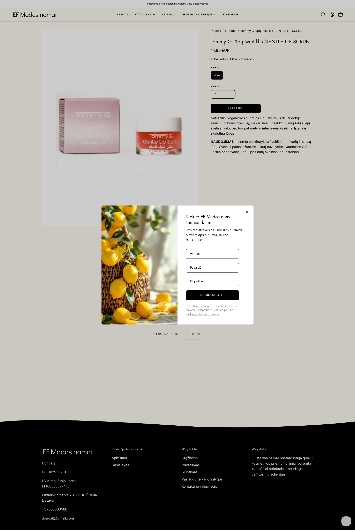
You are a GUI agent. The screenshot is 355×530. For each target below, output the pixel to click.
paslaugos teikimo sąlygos (202, 314)
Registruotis (212, 295)
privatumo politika (222, 310)
